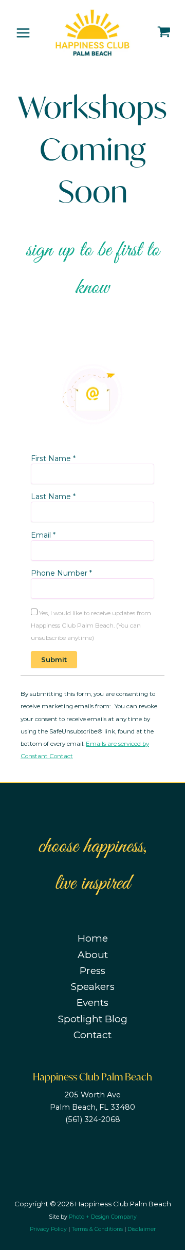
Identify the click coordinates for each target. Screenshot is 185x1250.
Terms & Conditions (97, 1229)
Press (92, 971)
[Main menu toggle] (23, 32)
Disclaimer (141, 1229)
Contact (92, 1035)
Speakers (93, 986)
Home (93, 938)
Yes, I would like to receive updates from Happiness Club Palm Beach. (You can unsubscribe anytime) (91, 625)
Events (92, 1002)
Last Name (53, 496)
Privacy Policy (48, 1229)
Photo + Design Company (103, 1217)
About (93, 955)
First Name (53, 458)
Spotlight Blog (92, 1019)
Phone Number (61, 573)
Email (43, 535)
